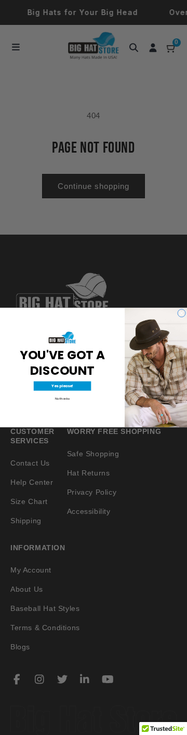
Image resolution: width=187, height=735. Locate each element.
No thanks (62, 399)
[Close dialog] (181, 313)
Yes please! (62, 385)
